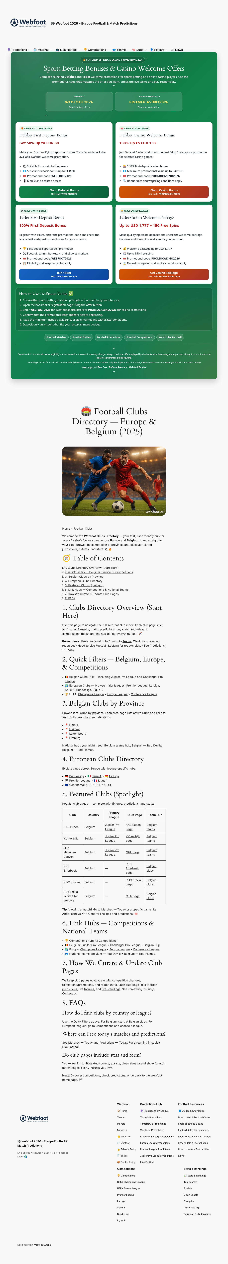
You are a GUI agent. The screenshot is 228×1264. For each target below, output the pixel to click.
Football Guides (82, 337)
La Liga (154, 685)
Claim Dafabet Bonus (64, 191)
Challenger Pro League (125, 945)
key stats (123, 629)
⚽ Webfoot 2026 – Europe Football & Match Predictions (94, 23)
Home (66, 528)
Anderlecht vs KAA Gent (78, 913)
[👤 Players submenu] (166, 50)
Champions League (91, 694)
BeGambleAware (118, 367)
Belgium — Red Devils (146, 745)
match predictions (103, 629)
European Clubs (79, 685)
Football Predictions (108, 337)
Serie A (70, 690)
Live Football (97, 645)
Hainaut (74, 729)
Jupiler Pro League (123, 677)
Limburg (74, 738)
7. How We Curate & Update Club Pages (92, 594)
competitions (70, 633)
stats (99, 549)
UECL (108, 785)
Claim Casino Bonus (164, 191)
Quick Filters (82, 1021)
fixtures (84, 549)
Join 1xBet (64, 274)
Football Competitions (139, 337)
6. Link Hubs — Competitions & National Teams (97, 589)
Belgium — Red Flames (77, 749)
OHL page (132, 852)
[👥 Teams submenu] (127, 50)
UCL (89, 785)
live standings (111, 989)
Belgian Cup (152, 945)
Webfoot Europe (42, 1244)
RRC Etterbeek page (132, 868)
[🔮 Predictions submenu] (28, 50)
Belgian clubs (138, 1021)
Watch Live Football (170, 337)
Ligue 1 (97, 690)
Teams (127, 641)
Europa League (117, 694)
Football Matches (56, 337)
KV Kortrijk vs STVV (99, 1067)
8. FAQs (70, 598)
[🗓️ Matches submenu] (51, 50)
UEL (98, 785)
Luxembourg (77, 733)
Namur (73, 725)
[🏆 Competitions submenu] (107, 50)
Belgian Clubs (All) (81, 677)
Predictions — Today (113, 1042)
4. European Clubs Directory (83, 581)
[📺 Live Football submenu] (79, 50)
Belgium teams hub (117, 745)
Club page (133, 896)
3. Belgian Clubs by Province (84, 576)
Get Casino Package (164, 274)
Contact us (69, 993)
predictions (69, 549)
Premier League (137, 685)
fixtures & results (78, 629)
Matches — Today (113, 909)
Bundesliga (83, 690)
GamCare (102, 367)
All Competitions (106, 940)
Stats (88, 1063)
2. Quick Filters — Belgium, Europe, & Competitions (99, 572)
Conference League (144, 694)
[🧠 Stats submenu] (145, 50)
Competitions (104, 1026)
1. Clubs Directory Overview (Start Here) (92, 567)
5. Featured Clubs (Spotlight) (84, 585)
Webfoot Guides (137, 367)
